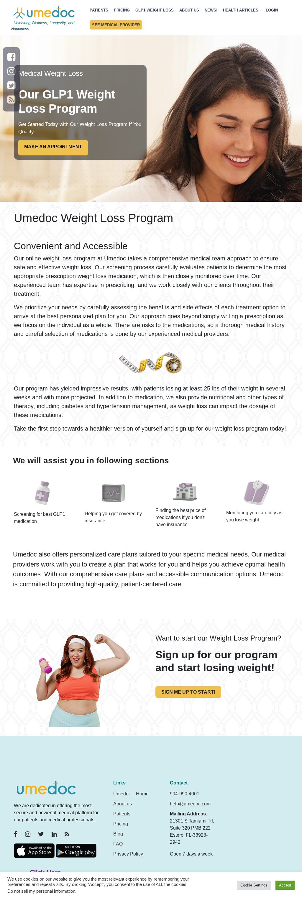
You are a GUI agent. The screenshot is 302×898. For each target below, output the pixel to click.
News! (211, 10)
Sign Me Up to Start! (188, 692)
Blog (118, 833)
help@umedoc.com (190, 803)
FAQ (118, 843)
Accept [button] (285, 885)
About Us (189, 10)
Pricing (122, 10)
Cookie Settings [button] (253, 885)
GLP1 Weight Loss (154, 10)
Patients (99, 10)
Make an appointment (53, 146)
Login (272, 10)
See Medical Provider (116, 25)
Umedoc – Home (131, 793)
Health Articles (240, 10)
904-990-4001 (184, 793)
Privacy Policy (128, 853)
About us (122, 803)
